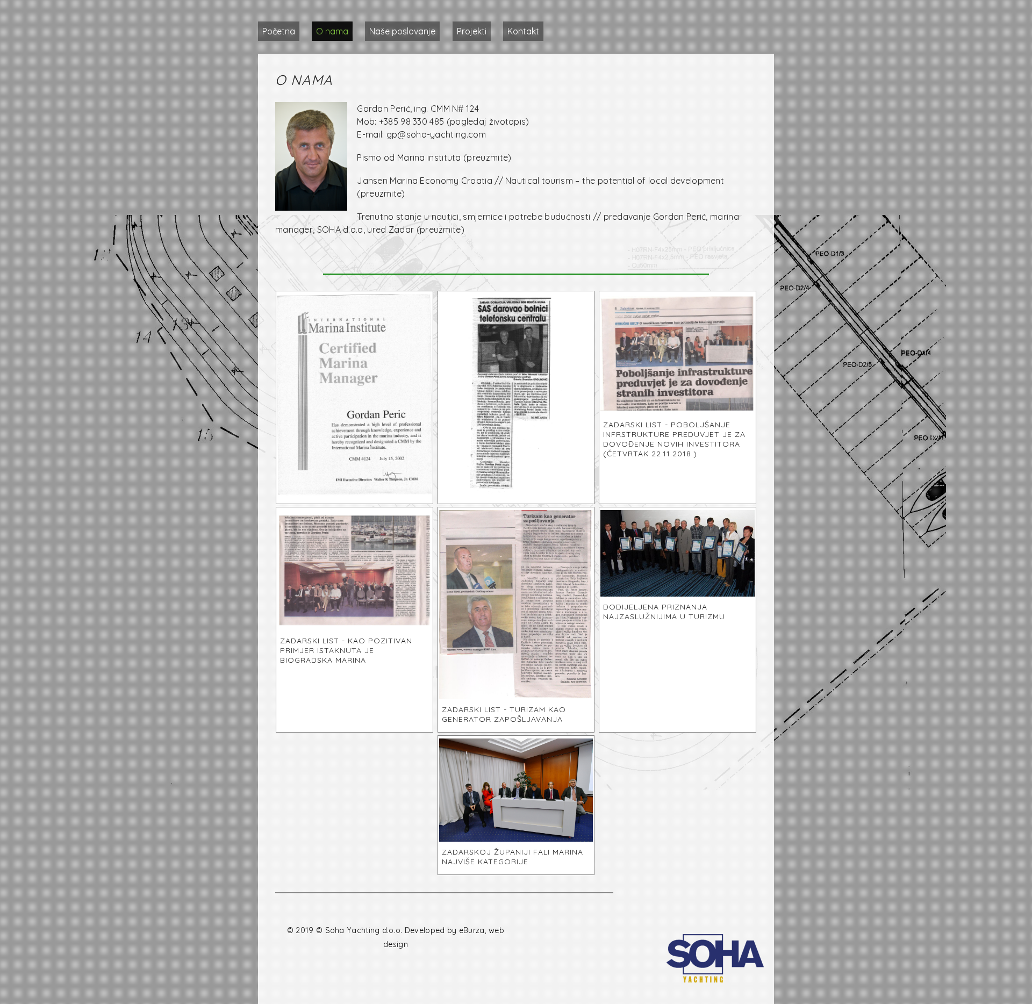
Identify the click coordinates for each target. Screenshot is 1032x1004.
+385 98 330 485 (412, 121)
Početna (278, 31)
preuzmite (487, 157)
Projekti (471, 31)
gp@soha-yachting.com (436, 134)
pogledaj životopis (488, 121)
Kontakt (523, 31)
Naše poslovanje (402, 31)
